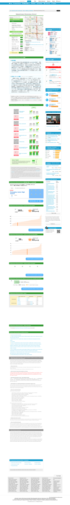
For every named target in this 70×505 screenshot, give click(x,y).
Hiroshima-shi (58, 489)
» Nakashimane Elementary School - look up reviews (32, 288)
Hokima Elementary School (50, 188)
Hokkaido (10, 479)
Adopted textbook (37, 462)
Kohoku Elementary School (51, 142)
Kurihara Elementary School (50, 197)
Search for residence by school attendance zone (49, 499)
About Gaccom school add (26, 498)
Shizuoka (17, 484)
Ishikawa (12, 483)
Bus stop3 (19, 304)
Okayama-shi (55, 489)
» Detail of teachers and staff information (34, 258)
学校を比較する (27, 3)
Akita (9, 480)
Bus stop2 (19, 303)
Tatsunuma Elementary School (52, 135)
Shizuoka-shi (55, 485)
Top (11, 3)
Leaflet (30, 38)
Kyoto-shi (55, 487)
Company (27, 499)
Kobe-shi (57, 488)
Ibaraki (9, 481)
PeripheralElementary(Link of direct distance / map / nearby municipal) (21, 354)
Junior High (41, 44)
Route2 (31, 303)
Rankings (40, 3)
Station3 (19, 300)
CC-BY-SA (41, 38)
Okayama (12, 487)
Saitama (16, 481)
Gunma (14, 481)
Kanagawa (13, 482)
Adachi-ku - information (28, 464)
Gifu (14, 484)
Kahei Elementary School (50, 201)
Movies (33, 3)
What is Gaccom (41, 1)
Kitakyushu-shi (55, 490)
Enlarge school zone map (40, 39)
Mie (10, 485)
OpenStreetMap (34, 38)
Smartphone (35, 499)
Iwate (14, 479)
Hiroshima (15, 487)
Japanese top (39, 499)
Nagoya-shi (59, 486)
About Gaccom (43, 498)
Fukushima (14, 480)
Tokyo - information (38, 464)
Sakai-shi (54, 488)
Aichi (9, 485)
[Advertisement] (41, 7)
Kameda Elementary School (50, 196)
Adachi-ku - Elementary (29, 10)
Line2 (27, 299)
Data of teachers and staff (15, 464)
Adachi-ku (57, 126)
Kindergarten (34, 44)
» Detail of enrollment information (35, 229)
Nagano (13, 484)
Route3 (31, 304)
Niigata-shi (59, 484)
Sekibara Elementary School (50, 206)
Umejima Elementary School (50, 191)
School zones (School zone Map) (16, 462)
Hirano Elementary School (50, 185)
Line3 (27, 300)
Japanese (59, 1)
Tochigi (11, 481)
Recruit (31, 499)
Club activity (13, 341)
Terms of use (15, 499)
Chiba (9, 482)
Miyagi (16, 479)
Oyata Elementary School (49, 126)
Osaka (16, 485)
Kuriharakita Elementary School (51, 198)
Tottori (16, 486)
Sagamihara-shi (55, 484)
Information (16, 498)
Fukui (14, 483)
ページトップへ (58, 476)
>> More (59, 108)
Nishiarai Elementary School (51, 138)
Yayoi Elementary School (50, 199)
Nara (11, 486)
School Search (18, 3)
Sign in (53, 1)
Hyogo (9, 486)
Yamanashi (10, 484)
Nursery (31, 44)
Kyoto (14, 485)
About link (39, 498)
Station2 (19, 299)
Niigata (16, 482)
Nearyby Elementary (14, 465)
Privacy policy (19, 499)
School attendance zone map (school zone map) (33, 42)
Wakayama (13, 486)
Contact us (24, 499)
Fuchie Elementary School (50, 200)
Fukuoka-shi (59, 490)
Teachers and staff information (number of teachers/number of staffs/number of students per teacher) (26, 342)
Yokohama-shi (55, 482)
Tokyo (24, 10)
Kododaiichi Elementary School (50, 207)
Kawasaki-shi (55, 483)
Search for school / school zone (17, 10)
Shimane (10, 487)
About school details (52, 498)
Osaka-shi (57, 487)
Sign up (48, 1)
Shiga (12, 485)
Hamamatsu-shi (55, 486)
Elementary (38, 44)
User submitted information (33, 98)
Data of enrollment (28, 462)
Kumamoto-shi (55, 491)
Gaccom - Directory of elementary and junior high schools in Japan (15, 7)
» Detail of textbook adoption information (34, 274)
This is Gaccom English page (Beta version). (55, 497)
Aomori (12, 479)
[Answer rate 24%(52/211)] (25, 283)
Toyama (10, 483)
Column (20, 498)
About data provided (34, 498)
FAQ (35, 1)
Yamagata (11, 480)
